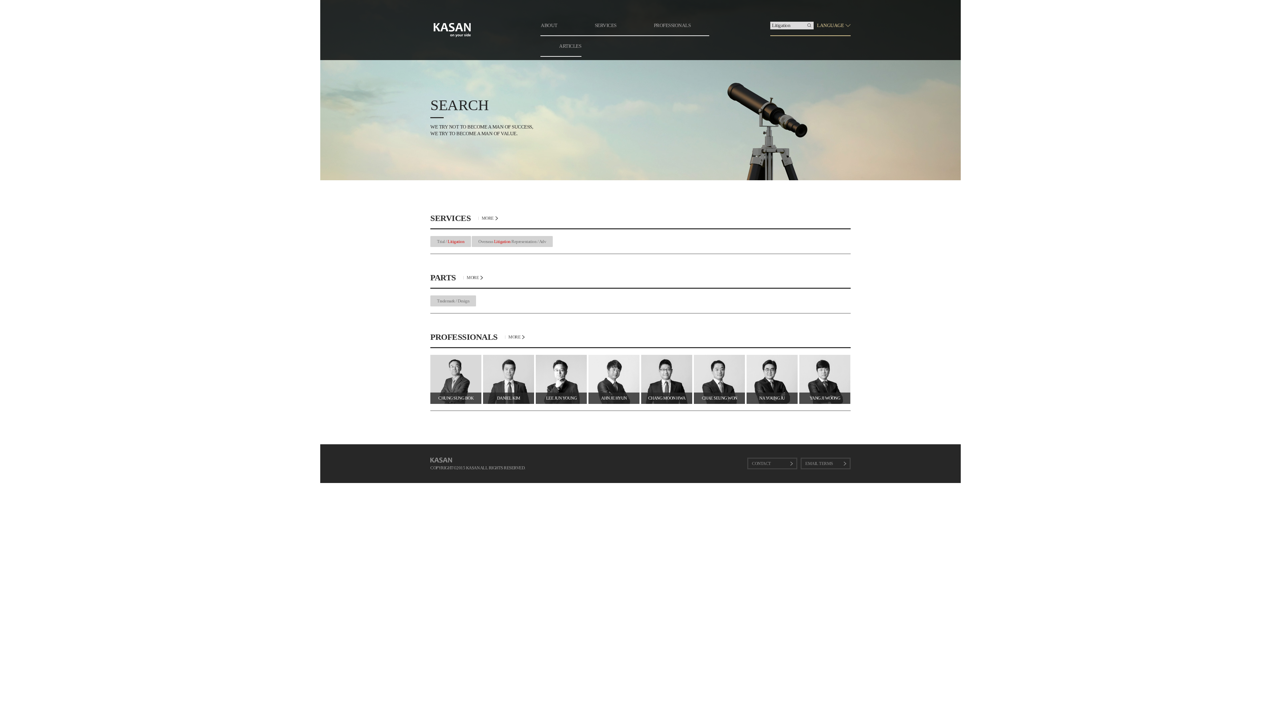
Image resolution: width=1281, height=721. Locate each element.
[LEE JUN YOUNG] (561, 357)
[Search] (809, 25)
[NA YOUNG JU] (772, 357)
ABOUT (549, 25)
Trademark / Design (453, 300)
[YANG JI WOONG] (824, 357)
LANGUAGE (830, 25)
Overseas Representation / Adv (512, 241)
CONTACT (761, 463)
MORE (488, 218)
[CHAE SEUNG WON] (719, 357)
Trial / (450, 241)
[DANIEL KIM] (508, 357)
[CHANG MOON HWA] (666, 357)
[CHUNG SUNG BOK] (455, 357)
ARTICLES (570, 46)
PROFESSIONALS (672, 25)
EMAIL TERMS (819, 463)
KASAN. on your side (452, 30)
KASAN (441, 460)
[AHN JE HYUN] (613, 357)
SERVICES (605, 25)
